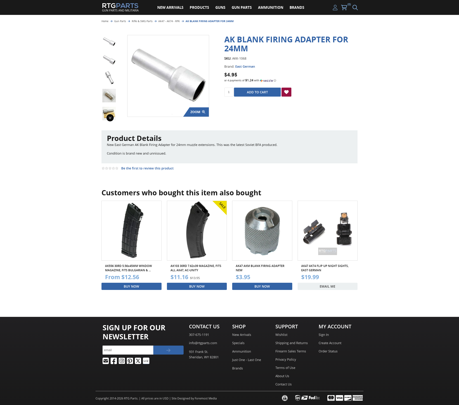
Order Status (328, 351)
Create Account (330, 343)
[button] (291, 80)
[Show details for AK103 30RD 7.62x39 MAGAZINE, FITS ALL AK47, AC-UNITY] (197, 231)
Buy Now (131, 286)
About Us (282, 376)
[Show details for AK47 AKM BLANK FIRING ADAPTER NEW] (262, 231)
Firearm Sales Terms (290, 351)
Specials (238, 343)
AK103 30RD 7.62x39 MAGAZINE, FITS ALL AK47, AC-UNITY (196, 268)
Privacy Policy (285, 359)
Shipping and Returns (291, 343)
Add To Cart (257, 92)
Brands (237, 368)
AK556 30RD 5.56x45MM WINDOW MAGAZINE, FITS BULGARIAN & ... (128, 268)
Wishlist (281, 334)
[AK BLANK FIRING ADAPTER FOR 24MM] (109, 41)
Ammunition (241, 351)
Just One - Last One (246, 360)
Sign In (324, 334)
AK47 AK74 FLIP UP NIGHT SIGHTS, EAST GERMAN (325, 268)
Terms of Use (285, 368)
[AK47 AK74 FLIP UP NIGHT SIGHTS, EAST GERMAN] (328, 231)
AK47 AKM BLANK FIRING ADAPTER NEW (260, 268)
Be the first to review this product (147, 168)
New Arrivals (241, 334)
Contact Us (283, 384)
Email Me (327, 286)
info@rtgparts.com (203, 343)
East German (245, 66)
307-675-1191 (199, 334)
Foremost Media (206, 398)
